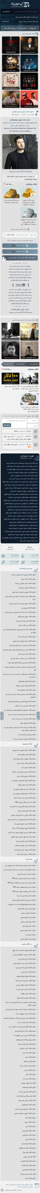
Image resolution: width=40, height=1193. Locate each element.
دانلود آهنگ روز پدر (30, 1070)
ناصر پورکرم (34, 538)
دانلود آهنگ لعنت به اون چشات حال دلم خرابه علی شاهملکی (20, 695)
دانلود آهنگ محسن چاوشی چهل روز (25, 789)
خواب (11, 266)
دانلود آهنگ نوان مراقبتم (28, 994)
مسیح (26, 528)
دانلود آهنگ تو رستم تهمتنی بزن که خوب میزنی (21, 820)
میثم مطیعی (11, 535)
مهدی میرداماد (9, 531)
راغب (11, 482)
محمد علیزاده (15, 519)
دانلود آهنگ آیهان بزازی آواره (27, 681)
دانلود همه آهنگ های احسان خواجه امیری (22, 258)
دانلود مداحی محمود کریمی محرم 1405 (24, 878)
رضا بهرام (34, 485)
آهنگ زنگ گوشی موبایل (28, 1083)
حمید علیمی (25, 482)
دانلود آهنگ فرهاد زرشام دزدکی (26, 763)
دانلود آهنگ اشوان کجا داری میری (25, 968)
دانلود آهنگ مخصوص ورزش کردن (25, 1109)
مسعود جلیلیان (13, 525)
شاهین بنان (15, 494)
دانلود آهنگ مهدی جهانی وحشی (26, 985)
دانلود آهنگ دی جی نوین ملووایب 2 (25, 1035)
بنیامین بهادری (23, 473)
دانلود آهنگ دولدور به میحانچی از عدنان (23, 575)
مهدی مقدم (17, 531)
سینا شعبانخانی (24, 494)
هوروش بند (5, 538)
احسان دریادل (33, 466)
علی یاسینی (17, 504)
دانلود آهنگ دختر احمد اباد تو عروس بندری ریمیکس (20, 612)
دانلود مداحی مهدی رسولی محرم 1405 (24, 891)
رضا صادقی (22, 485)
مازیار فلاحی (10, 510)
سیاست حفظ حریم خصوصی (13, 1190)
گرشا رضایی (25, 510)
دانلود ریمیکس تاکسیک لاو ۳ (27, 735)
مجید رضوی (9, 513)
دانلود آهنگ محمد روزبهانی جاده (26, 1014)
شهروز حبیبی (17, 497)
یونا (21, 541)
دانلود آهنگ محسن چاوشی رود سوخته (24, 772)
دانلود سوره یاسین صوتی (28, 922)
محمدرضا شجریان (32, 522)
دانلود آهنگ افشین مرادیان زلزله (26, 998)
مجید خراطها (17, 513)
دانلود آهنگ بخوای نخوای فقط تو (23, 112)
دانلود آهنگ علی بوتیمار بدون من (26, 621)
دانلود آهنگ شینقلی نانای (28, 723)
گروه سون (18, 510)
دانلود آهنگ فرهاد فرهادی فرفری (26, 976)
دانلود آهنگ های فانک (29, 1087)
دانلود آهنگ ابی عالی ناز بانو (27, 625)
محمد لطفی (7, 519)
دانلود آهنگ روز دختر (29, 1079)
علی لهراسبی (24, 504)
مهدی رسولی (25, 531)
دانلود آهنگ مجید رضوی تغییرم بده (25, 824)
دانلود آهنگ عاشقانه (29, 1061)
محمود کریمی (13, 522)
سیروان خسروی (22, 491)
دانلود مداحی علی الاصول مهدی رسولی (24, 900)
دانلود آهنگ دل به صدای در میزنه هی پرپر (23, 658)
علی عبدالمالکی (33, 504)
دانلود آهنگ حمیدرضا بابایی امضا (25, 981)
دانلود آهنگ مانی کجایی (28, 972)
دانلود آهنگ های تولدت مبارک (27, 811)
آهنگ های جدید (33, 364)
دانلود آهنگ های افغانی (29, 1105)
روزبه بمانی (7, 485)
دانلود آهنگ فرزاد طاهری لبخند (26, 690)
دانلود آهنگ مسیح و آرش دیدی (26, 776)
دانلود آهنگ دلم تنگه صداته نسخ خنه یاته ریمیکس (20, 1009)
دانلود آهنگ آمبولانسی (29, 1170)
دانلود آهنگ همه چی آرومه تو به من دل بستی (22, 714)
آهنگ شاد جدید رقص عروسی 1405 (25, 802)
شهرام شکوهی (33, 497)
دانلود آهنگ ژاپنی (30, 1139)
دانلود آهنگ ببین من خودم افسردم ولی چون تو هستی (19, 650)
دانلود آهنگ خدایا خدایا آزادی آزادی (25, 1031)
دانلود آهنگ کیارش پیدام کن (27, 588)
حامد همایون (19, 476)
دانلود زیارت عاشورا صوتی (28, 917)
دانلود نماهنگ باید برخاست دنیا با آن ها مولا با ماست (19, 870)
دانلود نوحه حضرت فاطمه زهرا (27, 909)
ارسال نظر (7, 425)
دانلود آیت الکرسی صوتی (28, 913)
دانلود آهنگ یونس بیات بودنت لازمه (25, 798)
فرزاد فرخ (16, 507)
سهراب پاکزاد (17, 488)
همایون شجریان (14, 538)
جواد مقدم (34, 476)
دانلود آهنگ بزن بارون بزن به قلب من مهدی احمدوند (19, 1018)
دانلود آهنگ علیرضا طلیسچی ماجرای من (24, 781)
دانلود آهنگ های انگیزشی (28, 1161)
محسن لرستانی (12, 516)
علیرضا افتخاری (9, 504)
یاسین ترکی (34, 541)
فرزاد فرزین (9, 507)
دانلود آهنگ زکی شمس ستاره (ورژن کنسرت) (22, 645)
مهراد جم (26, 535)
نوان (20, 538)
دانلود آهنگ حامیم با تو (29, 768)
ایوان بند (9, 469)
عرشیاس (10, 497)
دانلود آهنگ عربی (30, 1126)
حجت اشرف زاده (32, 479)
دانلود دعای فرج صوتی (29, 926)
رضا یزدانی (14, 485)
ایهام (14, 469)
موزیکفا (29, 548)
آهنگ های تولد (7, 364)
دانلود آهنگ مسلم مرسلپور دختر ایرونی (24, 641)
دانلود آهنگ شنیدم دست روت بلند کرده (24, 719)
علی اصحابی (15, 500)
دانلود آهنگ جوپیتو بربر (29, 608)
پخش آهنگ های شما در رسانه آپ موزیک (28, 22)
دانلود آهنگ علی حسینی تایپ (27, 654)
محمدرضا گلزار (22, 522)
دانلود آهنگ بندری (30, 1122)
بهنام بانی (15, 473)
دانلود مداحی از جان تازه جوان (26, 874)
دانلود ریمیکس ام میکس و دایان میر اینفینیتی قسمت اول (20, 668)
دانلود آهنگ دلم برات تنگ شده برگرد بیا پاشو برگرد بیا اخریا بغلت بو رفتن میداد (20, 728)
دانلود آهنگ (26, 120)
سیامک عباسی (9, 488)
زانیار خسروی (33, 488)
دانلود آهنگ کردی (30, 1178)
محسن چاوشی (21, 516)
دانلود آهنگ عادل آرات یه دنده (27, 1022)
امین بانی (27, 469)
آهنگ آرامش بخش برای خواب (27, 1100)
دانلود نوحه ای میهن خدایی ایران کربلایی (23, 837)
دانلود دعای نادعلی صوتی (28, 930)
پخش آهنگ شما (9, 28)
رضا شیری (28, 485)
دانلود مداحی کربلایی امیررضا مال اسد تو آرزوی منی (20, 865)
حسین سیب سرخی (22, 479)
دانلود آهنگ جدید (30, 1057)
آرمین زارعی (28, 463)
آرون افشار (21, 463)
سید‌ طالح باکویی (32, 491)
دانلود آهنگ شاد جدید (29, 1053)
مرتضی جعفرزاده (23, 525)
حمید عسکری (33, 482)
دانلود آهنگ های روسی (29, 1131)
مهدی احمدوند (13, 528)
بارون (30, 272)
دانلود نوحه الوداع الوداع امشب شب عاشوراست (22, 904)
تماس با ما (22, 28)
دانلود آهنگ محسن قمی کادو (27, 637)
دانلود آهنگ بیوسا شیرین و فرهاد (26, 686)
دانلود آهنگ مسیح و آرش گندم (26, 854)
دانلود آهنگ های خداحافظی (27, 1148)
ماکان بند (34, 513)
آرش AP (35, 463)
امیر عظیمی (34, 469)
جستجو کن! (6, 11)
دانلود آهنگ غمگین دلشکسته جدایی (25, 1113)
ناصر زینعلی (26, 538)
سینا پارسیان (13, 491)
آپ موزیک (20, 4)
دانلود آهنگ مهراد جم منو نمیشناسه (25, 850)
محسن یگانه (33, 519)
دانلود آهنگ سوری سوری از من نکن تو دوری (22, 604)
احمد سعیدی (24, 466)
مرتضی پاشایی (33, 525)
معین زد (20, 528)
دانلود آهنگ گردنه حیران (28, 579)
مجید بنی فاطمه (26, 513)
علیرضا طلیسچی (32, 507)
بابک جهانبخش (33, 473)
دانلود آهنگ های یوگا (29, 1152)
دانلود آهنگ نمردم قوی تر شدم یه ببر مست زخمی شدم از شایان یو (19, 675)
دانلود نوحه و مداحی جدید (28, 1066)
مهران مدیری (19, 535)
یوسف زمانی (26, 541)
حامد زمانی (27, 476)
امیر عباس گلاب (11, 466)
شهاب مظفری (7, 494)
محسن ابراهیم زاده (32, 516)
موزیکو (10, 548)
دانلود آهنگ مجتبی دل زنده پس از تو (24, 739)
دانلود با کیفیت (19, 245)
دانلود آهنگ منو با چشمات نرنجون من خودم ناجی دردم (20, 597)
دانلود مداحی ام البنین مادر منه (26, 896)
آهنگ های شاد (20, 364)
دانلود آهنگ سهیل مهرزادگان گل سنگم (24, 828)
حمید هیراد (17, 482)
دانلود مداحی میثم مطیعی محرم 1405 (24, 887)
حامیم (12, 476)
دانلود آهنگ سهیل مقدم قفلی (27, 617)
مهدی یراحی (33, 535)
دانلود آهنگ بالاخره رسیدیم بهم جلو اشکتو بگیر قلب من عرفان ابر (19, 631)
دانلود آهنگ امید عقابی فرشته (27, 785)
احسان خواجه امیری (14, 123)
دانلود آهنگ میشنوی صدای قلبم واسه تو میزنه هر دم (20, 710)
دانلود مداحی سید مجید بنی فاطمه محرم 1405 (21, 883)
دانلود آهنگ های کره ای (29, 1144)
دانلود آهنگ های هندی (29, 1165)
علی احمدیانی (23, 500)
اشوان (18, 466)
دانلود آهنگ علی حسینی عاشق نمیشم (24, 963)
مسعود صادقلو (33, 528)
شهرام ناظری (25, 497)
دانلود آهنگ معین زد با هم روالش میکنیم (23, 815)
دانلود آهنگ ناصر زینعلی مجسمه (26, 841)
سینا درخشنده (33, 494)
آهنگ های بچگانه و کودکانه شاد (26, 1096)
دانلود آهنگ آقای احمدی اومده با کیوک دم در (22, 1027)
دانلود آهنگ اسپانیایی (29, 1135)
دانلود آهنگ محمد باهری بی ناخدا (25, 583)
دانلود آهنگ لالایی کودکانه (27, 1048)
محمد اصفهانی (25, 519)
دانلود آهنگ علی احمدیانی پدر (27, 959)
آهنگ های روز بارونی (29, 1157)
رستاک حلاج (6, 482)
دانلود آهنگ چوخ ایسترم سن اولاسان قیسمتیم (22, 701)
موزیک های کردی (30, 1118)
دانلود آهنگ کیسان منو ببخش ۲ (26, 989)
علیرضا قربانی (23, 507)
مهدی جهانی (33, 531)
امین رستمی (20, 469)
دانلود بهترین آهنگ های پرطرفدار (26, 1040)
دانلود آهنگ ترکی (31, 1074)
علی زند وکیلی (7, 500)
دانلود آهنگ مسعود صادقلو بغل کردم (24, 955)
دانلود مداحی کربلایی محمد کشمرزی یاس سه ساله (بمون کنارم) (21, 1003)
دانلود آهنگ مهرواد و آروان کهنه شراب (24, 759)
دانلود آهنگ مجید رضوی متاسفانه (25, 846)
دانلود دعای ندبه (31, 935)
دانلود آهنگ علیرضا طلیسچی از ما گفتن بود (23, 807)
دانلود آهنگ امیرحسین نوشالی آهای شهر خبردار (22, 663)
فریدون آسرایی (33, 510)
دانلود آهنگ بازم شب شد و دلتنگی (25, 706)
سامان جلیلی (25, 488)
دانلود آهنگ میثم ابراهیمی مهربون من (24, 794)
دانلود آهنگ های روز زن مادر (27, 1092)
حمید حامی (12, 479)
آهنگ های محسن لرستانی (28, 1174)
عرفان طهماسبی (33, 500)
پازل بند (10, 473)
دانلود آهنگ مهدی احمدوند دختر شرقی (24, 592)
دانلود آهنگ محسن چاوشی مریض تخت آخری (22, 833)
